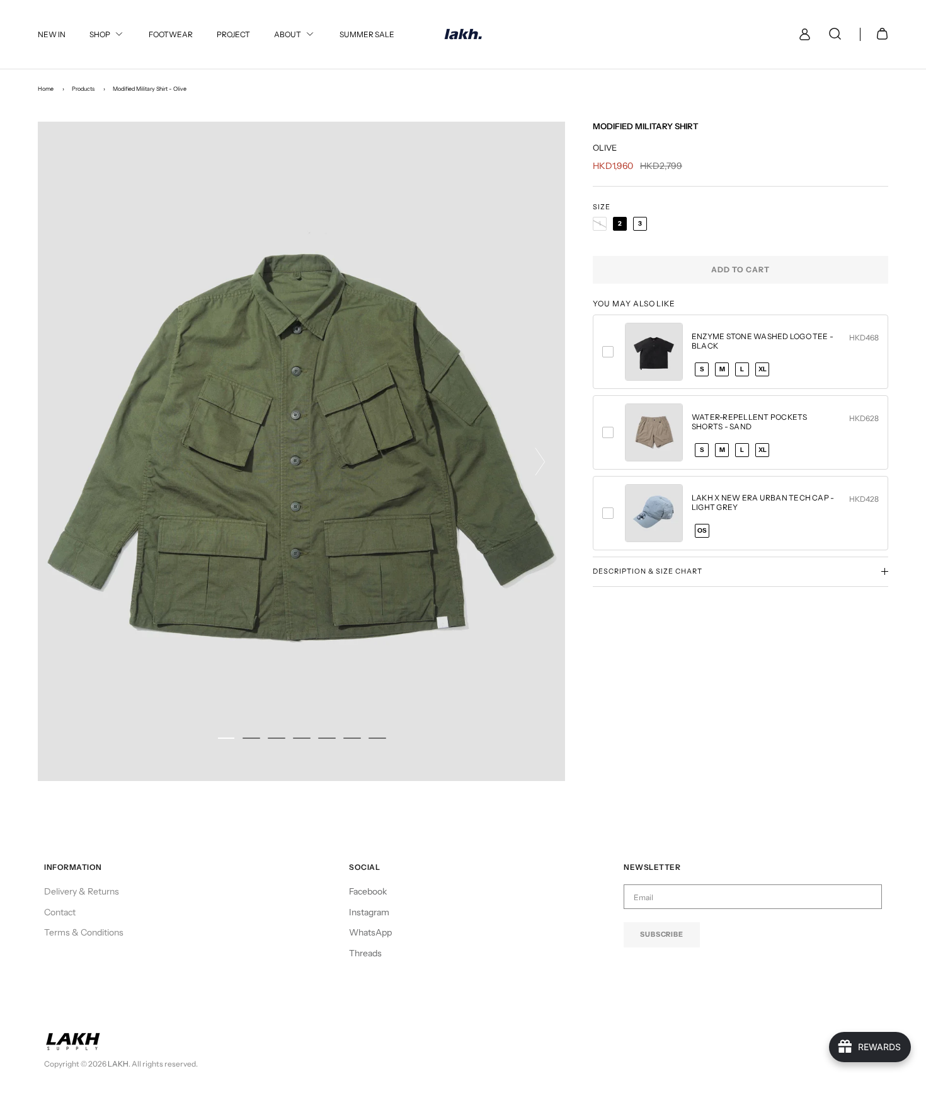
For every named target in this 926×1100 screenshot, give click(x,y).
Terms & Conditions (83, 932)
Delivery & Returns (81, 891)
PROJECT (233, 34)
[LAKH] (463, 34)
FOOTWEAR (171, 34)
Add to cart (740, 269)
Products (83, 88)
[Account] (802, 34)
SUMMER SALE (367, 34)
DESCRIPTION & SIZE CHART (647, 571)
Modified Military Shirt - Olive (149, 88)
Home (46, 88)
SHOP (99, 34)
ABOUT (287, 34)
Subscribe (661, 934)
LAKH (118, 1063)
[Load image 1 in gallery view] (301, 451)
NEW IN (52, 34)
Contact (60, 912)
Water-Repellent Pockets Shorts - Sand (750, 421)
